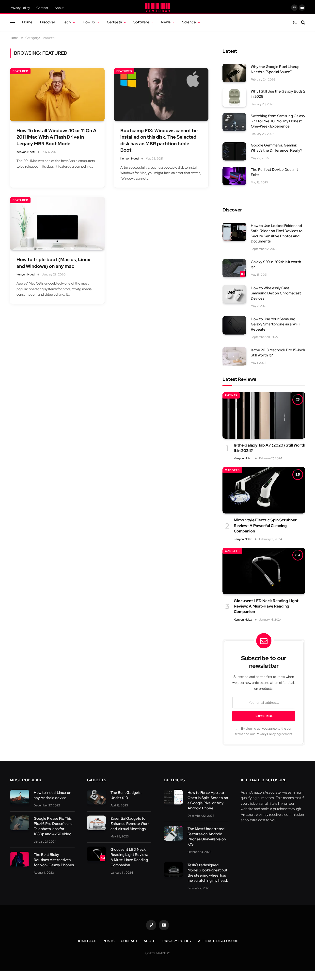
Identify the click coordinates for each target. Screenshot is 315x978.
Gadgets (114, 22)
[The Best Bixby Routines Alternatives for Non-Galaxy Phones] (19, 859)
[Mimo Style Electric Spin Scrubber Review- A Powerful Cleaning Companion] (263, 490)
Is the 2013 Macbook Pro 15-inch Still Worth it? (278, 353)
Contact (42, 8)
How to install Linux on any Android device (52, 795)
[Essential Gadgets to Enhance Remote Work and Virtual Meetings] (96, 823)
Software (141, 22)
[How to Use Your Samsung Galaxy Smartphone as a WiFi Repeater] (234, 325)
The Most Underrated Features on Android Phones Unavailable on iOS (207, 836)
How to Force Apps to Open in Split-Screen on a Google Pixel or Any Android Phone (208, 800)
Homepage (86, 941)
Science (189, 22)
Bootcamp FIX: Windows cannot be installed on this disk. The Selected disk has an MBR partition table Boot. (159, 140)
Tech (67, 22)
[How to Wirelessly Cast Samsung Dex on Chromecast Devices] (234, 294)
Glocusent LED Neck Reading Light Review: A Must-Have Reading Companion (266, 606)
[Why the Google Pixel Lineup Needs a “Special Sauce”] (234, 73)
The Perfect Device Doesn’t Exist (274, 172)
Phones (231, 395)
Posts (109, 941)
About (59, 8)
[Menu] (12, 22)
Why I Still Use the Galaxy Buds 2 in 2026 (278, 94)
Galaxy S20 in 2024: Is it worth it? (276, 264)
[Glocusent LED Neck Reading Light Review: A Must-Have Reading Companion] (263, 571)
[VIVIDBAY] (157, 8)
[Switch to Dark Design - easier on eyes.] (295, 22)
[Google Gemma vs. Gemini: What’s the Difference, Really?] (234, 151)
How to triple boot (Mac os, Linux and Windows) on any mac (53, 263)
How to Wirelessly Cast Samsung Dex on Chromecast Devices (276, 293)
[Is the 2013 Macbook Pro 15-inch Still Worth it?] (234, 356)
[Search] (302, 22)
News (166, 22)
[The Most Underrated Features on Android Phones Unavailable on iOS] (173, 833)
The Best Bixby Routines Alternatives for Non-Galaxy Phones (54, 859)
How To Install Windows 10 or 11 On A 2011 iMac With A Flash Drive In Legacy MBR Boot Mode (56, 137)
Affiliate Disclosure (218, 941)
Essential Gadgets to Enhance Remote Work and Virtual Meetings (130, 823)
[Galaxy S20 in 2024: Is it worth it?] (234, 268)
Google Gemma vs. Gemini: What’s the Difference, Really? (276, 148)
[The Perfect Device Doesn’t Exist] (234, 176)
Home (27, 22)
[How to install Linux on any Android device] (19, 797)
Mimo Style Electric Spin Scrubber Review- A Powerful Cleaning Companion (265, 525)
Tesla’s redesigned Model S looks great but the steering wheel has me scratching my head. (208, 873)
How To (89, 22)
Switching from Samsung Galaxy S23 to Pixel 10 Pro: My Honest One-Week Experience (278, 121)
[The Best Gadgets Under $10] (96, 797)
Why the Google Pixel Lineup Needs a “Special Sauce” (275, 69)
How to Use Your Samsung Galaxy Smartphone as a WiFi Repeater (275, 324)
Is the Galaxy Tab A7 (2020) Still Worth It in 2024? (269, 448)
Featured (20, 71)
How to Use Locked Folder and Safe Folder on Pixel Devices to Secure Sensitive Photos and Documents (276, 233)
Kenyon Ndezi (25, 152)
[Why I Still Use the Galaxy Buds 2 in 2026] (234, 97)
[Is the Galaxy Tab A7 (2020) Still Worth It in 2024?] (263, 415)
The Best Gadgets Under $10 (125, 795)
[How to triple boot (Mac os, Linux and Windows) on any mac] (57, 223)
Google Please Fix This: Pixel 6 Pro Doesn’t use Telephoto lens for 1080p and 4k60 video (53, 826)
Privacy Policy (20, 8)
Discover (47, 22)
